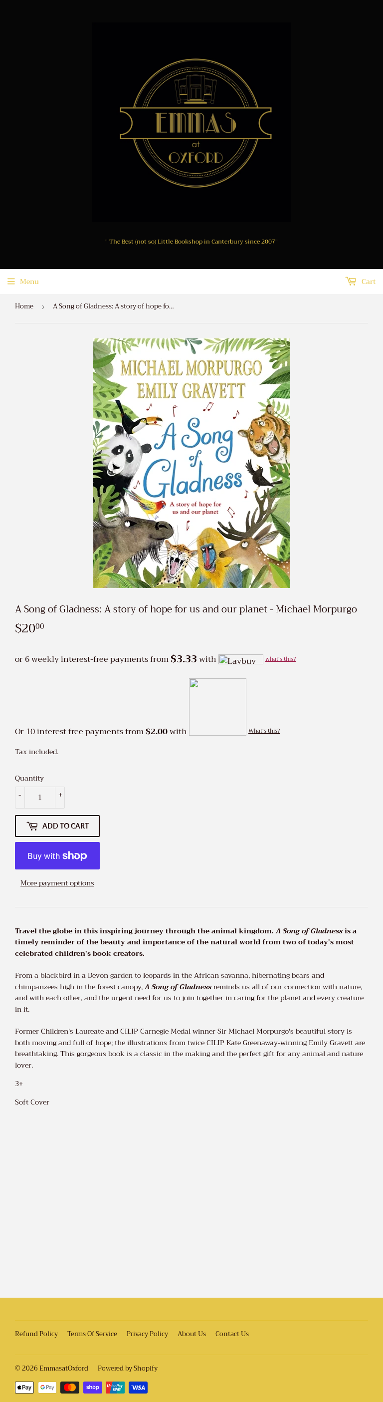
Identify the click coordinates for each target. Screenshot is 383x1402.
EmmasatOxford (63, 1368)
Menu (29, 281)
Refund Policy (36, 1334)
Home (24, 306)
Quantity (29, 778)
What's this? (264, 731)
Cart (368, 281)
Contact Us (232, 1334)
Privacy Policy (147, 1334)
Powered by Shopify (128, 1368)
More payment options (57, 882)
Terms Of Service (92, 1334)
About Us (192, 1334)
